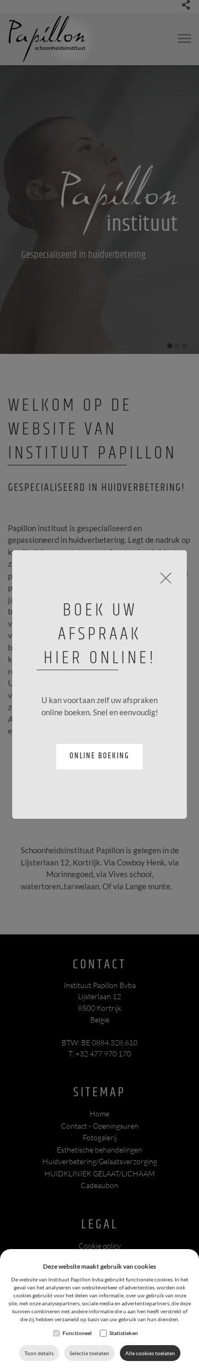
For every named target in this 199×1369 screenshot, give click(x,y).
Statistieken (123, 1333)
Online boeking (99, 756)
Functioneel (77, 1333)
